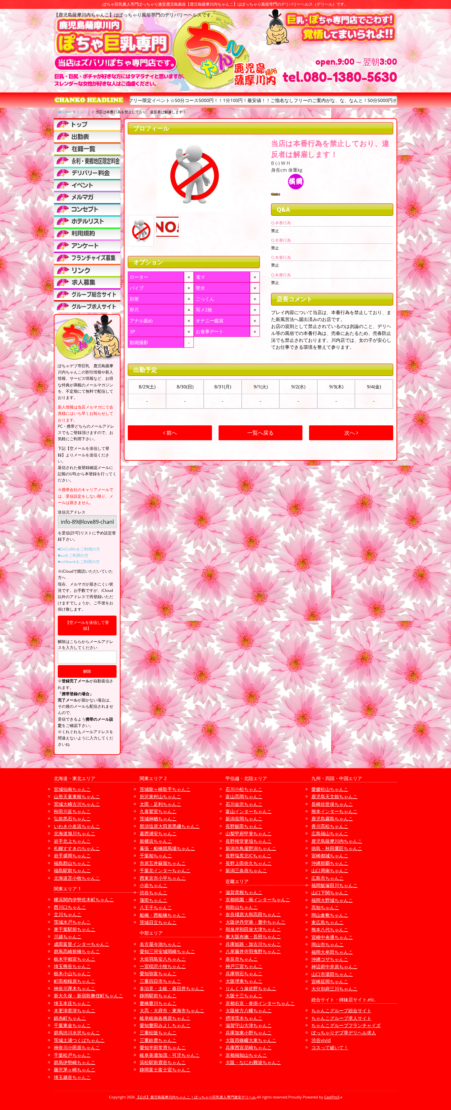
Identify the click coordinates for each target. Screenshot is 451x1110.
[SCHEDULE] (87, 136)
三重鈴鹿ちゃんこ (158, 1040)
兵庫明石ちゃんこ (244, 973)
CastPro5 (331, 1096)
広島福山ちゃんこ (329, 833)
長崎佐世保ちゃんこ (332, 804)
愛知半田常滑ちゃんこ (163, 1047)
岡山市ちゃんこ (327, 944)
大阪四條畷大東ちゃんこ (251, 1040)
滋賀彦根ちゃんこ (244, 892)
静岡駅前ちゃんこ (158, 995)
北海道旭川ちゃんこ (74, 833)
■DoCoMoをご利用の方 (79, 549)
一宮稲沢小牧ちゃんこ (163, 966)
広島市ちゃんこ (327, 878)
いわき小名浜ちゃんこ (77, 826)
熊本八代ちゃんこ (329, 929)
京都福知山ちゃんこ (246, 1055)
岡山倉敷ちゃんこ (329, 915)
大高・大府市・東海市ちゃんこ (172, 1010)
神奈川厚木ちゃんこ (74, 988)
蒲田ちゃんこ (153, 900)
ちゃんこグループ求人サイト (341, 1018)
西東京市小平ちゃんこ (163, 878)
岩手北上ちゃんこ (72, 841)
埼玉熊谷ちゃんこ (72, 966)
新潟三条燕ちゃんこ (246, 870)
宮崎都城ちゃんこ (329, 855)
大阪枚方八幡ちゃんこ (249, 1010)
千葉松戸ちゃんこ (72, 1055)
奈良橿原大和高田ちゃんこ (253, 914)
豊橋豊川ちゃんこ (158, 1003)
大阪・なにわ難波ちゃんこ (253, 1062)
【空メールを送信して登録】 (87, 625)
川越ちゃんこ (68, 936)
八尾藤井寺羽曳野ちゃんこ (253, 951)
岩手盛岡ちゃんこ (72, 855)
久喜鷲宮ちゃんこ (158, 811)
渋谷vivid (321, 1040)
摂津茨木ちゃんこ (244, 1018)
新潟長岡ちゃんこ (244, 818)
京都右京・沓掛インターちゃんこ (260, 1003)
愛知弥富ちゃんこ (158, 973)
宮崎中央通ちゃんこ (332, 937)
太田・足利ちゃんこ (160, 804)
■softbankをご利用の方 (79, 561)
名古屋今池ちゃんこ (160, 944)
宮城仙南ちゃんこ (72, 789)
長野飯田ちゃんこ (244, 826)
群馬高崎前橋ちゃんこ (77, 951)
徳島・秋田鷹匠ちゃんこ (336, 848)
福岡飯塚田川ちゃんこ (334, 885)
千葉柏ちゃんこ (156, 855)
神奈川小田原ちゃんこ (77, 1047)
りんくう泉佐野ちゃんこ (251, 988)
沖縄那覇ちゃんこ (329, 863)
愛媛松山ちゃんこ (329, 789)
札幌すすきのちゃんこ (77, 848)
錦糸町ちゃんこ (70, 1018)
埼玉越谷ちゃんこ (72, 1077)
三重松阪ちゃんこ (158, 1032)
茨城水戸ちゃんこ (72, 922)
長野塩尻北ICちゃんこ (248, 855)
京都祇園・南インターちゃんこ (258, 899)
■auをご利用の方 (73, 555)
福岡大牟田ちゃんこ (332, 952)
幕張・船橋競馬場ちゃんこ (167, 848)
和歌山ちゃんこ (242, 907)
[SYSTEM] (87, 161)
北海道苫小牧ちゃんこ (77, 878)
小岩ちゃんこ (153, 885)
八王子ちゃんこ (156, 907)
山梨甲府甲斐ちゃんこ (249, 833)
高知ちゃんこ (325, 907)
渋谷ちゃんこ (153, 892)
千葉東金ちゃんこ (72, 1025)
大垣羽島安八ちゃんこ (163, 959)
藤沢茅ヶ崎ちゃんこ (74, 1069)
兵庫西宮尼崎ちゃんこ (249, 1047)
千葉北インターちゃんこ (165, 870)
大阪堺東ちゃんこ (244, 981)
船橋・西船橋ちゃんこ (163, 915)
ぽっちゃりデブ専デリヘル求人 (343, 1032)
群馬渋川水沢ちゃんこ (77, 1032)
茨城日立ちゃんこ (158, 922)
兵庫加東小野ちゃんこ (249, 1032)
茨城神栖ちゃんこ (158, 818)
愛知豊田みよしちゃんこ (165, 1025)
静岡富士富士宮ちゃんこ (165, 1069)
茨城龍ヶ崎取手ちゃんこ (165, 789)
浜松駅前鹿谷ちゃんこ (163, 1062)
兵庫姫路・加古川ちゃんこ (253, 944)
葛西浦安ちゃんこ (158, 833)
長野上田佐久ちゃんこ (249, 863)
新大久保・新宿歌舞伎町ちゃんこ (88, 995)
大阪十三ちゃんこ (244, 995)
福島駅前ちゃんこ (72, 870)
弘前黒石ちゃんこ (72, 818)
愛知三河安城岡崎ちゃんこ (167, 951)
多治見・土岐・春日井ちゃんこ (172, 988)
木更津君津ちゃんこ (74, 1010)
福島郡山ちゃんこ (72, 863)
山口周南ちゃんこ (329, 870)
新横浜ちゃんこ (156, 841)
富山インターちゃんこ (249, 811)
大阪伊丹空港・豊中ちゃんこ (256, 922)
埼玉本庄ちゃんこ (72, 1003)
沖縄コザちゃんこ (329, 959)
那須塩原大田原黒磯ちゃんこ (170, 826)
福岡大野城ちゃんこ (332, 900)
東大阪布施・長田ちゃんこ (253, 936)
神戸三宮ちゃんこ (244, 966)
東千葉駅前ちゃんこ (74, 929)
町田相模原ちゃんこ (74, 981)
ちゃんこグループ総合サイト (341, 1010)
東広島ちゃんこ (327, 922)
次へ (350, 432)
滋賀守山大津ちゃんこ (249, 1025)
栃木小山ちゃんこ (72, 973)
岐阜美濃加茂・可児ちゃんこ (170, 1055)
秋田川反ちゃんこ (72, 811)
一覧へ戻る (260, 432)
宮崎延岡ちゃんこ (329, 981)
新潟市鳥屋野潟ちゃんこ (251, 848)
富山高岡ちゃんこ (244, 796)
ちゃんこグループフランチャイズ (346, 1025)
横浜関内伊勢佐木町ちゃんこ (84, 899)
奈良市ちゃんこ (242, 959)
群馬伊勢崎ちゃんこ (74, 1062)
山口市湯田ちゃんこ (332, 974)
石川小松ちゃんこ (244, 789)
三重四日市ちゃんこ (160, 981)
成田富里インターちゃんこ (81, 944)
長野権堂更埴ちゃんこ (249, 841)
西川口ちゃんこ (70, 907)
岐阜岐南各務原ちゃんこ (165, 1018)
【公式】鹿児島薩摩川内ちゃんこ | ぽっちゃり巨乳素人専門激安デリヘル (196, 1096)
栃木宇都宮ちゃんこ (74, 959)
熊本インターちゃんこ (334, 811)
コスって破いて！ (329, 1047)
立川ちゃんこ (68, 914)
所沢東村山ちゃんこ (160, 796)
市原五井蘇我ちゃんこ (163, 863)
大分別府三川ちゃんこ (334, 988)
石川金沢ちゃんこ (244, 804)
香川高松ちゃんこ (329, 826)
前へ (171, 432)
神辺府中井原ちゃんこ (334, 966)
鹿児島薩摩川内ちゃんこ (336, 841)
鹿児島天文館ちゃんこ (334, 796)
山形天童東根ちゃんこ (77, 796)
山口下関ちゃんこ (329, 892)
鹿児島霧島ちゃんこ (332, 818)
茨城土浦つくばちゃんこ (79, 1040)
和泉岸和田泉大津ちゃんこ (253, 929)
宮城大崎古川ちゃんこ (77, 804)
